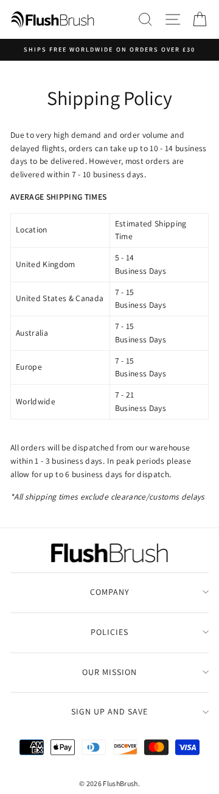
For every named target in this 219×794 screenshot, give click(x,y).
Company (110, 591)
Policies (109, 631)
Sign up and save (109, 711)
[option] (109, 50)
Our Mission (109, 672)
